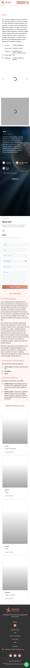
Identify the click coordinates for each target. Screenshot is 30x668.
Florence (7, 592)
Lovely (7, 546)
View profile (9, 452)
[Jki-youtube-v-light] (19, 655)
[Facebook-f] (10, 655)
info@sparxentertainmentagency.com (11, 237)
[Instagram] (15, 655)
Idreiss (7, 489)
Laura (6, 446)
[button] (27, 2)
